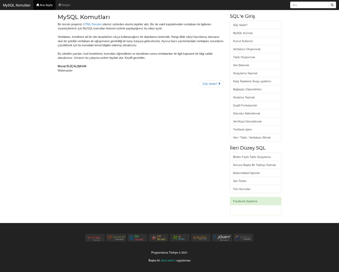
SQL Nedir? (210, 83)
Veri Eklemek (241, 65)
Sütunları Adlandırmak (246, 113)
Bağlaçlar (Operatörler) (247, 89)
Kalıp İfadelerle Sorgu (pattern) (252, 81)
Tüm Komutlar (242, 189)
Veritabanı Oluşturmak (247, 49)
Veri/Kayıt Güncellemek (247, 121)
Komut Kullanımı (243, 41)
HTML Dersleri (92, 24)
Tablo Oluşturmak (244, 57)
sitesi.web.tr (168, 260)
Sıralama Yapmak (244, 97)
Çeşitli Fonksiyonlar (245, 105)
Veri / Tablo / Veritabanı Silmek (252, 137)
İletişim (66, 5)
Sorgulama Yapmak (245, 73)
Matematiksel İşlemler (246, 173)
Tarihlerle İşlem (242, 129)
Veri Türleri (239, 181)
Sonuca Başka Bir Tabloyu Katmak (254, 165)
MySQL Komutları (16, 4)
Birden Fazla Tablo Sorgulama (252, 157)
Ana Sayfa (46, 5)
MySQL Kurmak (243, 33)
